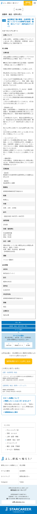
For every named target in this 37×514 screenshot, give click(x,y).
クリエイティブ (12, 443)
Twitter (22, 482)
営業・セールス (12, 433)
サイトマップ (5, 476)
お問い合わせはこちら (18, 502)
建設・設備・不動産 (13, 446)
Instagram (4, 482)
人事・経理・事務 (12, 436)
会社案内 (22, 471)
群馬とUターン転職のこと (9, 465)
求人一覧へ (18, 322)
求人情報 (22, 465)
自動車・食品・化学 (13, 440)
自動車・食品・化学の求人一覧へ (18, 326)
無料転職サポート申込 (28, 3)
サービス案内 (18, 329)
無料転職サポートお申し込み (18, 361)
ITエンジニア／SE (13, 430)
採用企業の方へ (25, 476)
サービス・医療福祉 (13, 449)
